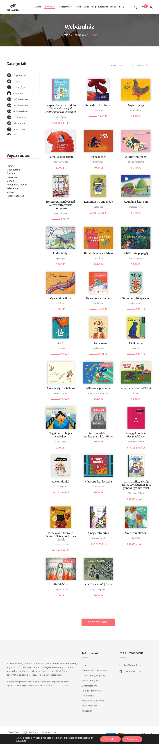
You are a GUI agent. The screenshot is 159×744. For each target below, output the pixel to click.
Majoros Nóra (136, 207)
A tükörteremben (136, 156)
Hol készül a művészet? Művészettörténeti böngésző (60, 205)
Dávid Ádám (98, 258)
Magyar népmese (98, 589)
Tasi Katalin (60, 486)
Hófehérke (60, 584)
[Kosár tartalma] (142, 7)
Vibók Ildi (98, 207)
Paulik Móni (98, 348)
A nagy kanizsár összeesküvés (136, 435)
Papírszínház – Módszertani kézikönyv (98, 435)
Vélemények (13, 188)
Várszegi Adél (98, 538)
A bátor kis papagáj (136, 253)
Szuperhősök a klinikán (61, 108)
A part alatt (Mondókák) (136, 388)
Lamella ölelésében (61, 156)
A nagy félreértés (98, 533)
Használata (13, 177)
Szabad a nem (98, 343)
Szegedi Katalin (60, 589)
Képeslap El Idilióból (98, 105)
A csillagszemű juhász (98, 584)
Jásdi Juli (136, 393)
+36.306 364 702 (132, 671)
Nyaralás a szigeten (98, 298)
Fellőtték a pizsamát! (98, 388)
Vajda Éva (98, 303)
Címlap (65, 35)
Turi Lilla (61, 348)
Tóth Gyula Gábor (60, 544)
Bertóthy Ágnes (60, 162)
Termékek (79, 35)
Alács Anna (98, 110)
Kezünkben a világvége (98, 201)
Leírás (10, 165)
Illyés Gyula (60, 258)
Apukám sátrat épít (136, 201)
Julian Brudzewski (135, 162)
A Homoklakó (60, 481)
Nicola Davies (60, 393)
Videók (10, 192)
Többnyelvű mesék (17, 184)
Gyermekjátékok (60, 298)
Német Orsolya (136, 258)
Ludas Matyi (60, 253)
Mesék (10, 180)
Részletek (21, 740)
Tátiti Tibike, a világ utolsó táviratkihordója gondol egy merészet (136, 485)
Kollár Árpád (60, 117)
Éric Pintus (98, 162)
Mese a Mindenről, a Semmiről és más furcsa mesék (61, 536)
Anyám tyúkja (136, 105)
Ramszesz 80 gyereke (136, 298)
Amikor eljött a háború (61, 388)
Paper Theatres (15, 195)
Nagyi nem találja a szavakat (61, 435)
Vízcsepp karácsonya (98, 481)
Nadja (136, 348)
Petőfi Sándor (135, 110)
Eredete (11, 173)
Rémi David (60, 442)
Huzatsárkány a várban (98, 253)
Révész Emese (60, 213)
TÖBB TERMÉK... (98, 622)
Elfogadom (110, 739)
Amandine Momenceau (98, 393)
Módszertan (13, 169)
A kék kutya (136, 343)
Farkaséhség (98, 156)
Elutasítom (132, 739)
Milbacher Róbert (136, 442)
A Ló (60, 343)
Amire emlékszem (136, 533)
